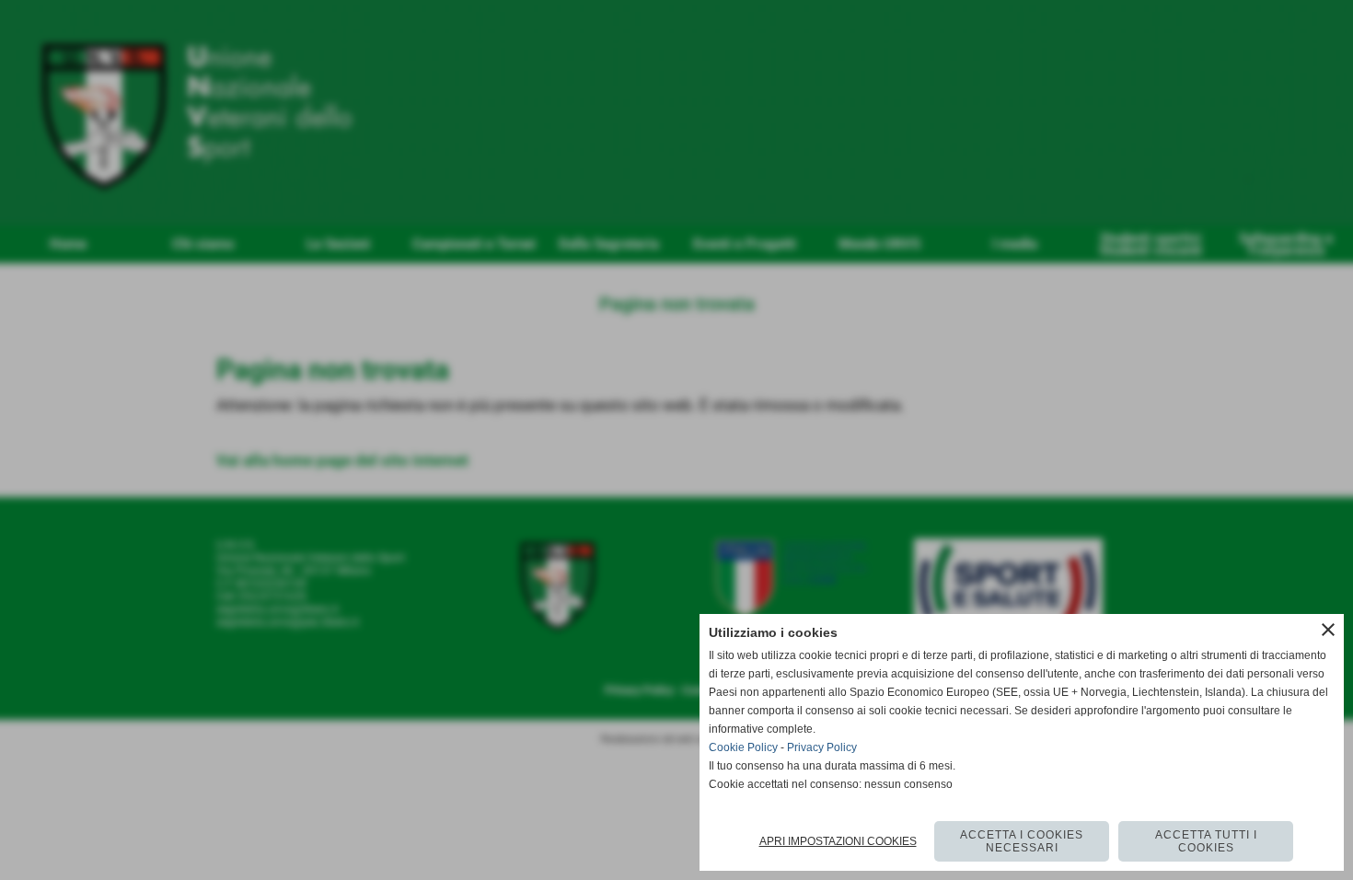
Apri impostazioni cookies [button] (838, 841)
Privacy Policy (822, 747)
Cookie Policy (743, 747)
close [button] (1328, 630)
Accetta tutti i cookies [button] (1206, 841)
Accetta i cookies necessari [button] (1021, 841)
